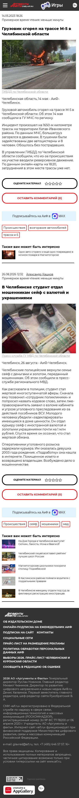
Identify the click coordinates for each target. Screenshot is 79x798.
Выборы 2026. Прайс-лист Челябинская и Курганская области (36, 659)
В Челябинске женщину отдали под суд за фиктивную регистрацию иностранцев (43, 592)
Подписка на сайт (18, 632)
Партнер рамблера (36, 779)
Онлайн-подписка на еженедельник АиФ (37, 627)
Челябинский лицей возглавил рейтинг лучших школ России (42, 555)
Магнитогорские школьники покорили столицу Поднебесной (42, 567)
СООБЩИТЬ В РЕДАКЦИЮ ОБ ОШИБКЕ (31, 667)
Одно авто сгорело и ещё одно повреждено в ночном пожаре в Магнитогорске (45, 253)
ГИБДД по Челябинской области (25, 91)
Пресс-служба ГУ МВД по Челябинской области (36, 356)
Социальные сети (18, 638)
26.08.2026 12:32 (12, 274)
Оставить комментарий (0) (39, 198)
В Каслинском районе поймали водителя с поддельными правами (44, 580)
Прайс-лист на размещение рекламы (33, 643)
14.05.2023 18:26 (12, 16)
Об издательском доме (22, 621)
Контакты (45, 632)
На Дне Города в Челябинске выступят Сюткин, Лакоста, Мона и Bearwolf (41, 543)
